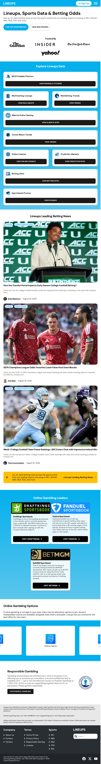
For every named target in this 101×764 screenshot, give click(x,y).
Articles (9, 224)
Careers (9, 742)
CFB (53, 745)
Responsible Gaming (35, 742)
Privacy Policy (32, 738)
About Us (10, 735)
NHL (53, 749)
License (29, 745)
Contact (9, 738)
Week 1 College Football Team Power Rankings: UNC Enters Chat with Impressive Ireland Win (50, 449)
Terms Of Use (32, 735)
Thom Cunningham (16, 463)
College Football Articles (24, 224)
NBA (53, 738)
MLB (53, 742)
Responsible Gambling (20, 691)
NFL (52, 735)
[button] (95, 3)
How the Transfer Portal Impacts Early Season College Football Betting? (39, 285)
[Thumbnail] (50, 252)
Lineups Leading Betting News (78, 477)
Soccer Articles (21, 306)
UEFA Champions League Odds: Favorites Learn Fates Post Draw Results (40, 367)
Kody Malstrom (14, 299)
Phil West (12, 381)
